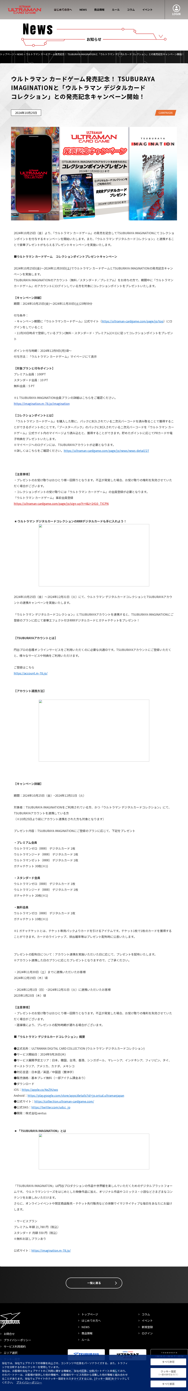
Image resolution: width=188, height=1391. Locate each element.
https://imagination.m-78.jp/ (51, 1250)
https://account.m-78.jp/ (31, 673)
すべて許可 (168, 1362)
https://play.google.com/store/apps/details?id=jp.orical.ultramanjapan (76, 1095)
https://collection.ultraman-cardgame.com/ (64, 1101)
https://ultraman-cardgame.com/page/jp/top (132, 321)
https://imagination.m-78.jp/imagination (42, 403)
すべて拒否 (168, 1384)
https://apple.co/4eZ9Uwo (40, 1089)
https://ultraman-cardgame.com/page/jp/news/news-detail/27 (106, 450)
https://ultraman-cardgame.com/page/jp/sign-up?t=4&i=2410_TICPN (61, 503)
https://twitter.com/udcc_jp (50, 1107)
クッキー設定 (168, 1372)
